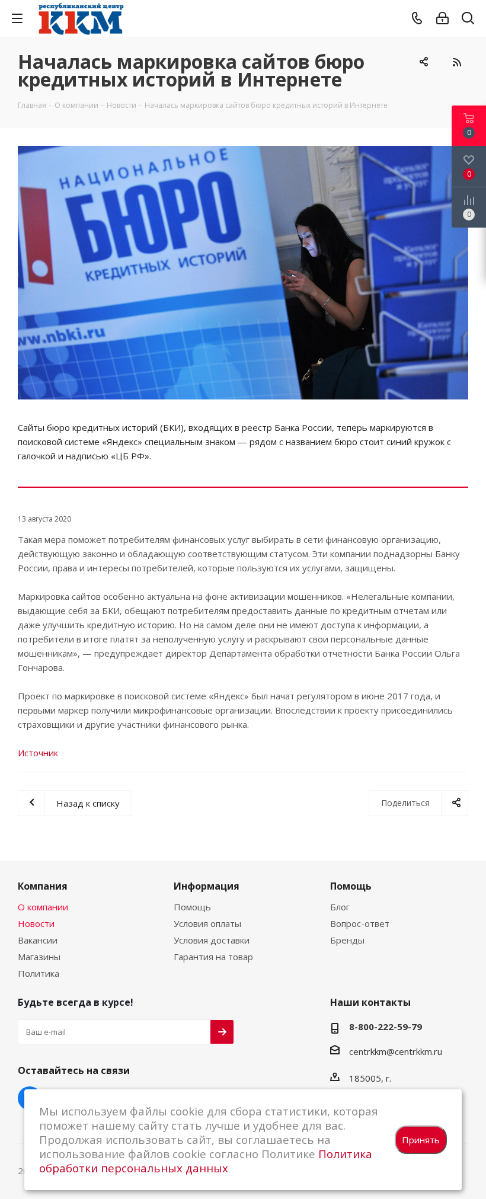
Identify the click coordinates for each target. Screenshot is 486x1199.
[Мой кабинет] (442, 18)
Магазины (39, 957)
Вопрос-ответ (359, 923)
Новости (36, 923)
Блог (340, 907)
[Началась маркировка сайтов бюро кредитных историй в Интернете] (243, 272)
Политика (38, 973)
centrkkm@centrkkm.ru (395, 1051)
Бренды (347, 940)
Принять (421, 1140)
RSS (456, 62)
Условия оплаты (207, 923)
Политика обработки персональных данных (205, 1160)
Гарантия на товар (213, 957)
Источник (38, 753)
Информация (206, 886)
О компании (43, 907)
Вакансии (37, 940)
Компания (43, 886)
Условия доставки (212, 940)
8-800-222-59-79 (385, 1026)
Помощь (192, 907)
